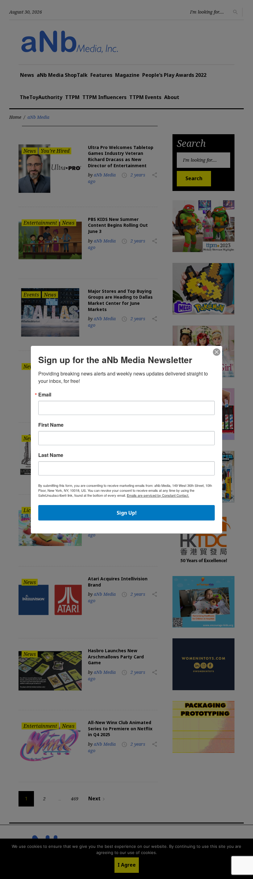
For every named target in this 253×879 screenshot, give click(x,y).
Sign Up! (127, 512)
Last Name (50, 455)
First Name (51, 424)
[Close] (216, 352)
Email (44, 394)
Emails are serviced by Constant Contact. (158, 495)
